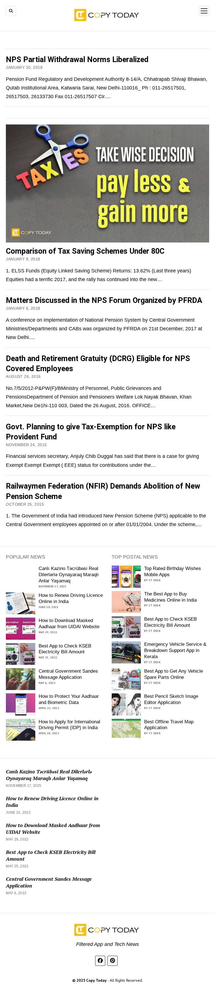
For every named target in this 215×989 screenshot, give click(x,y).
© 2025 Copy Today (90, 980)
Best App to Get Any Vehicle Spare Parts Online (173, 674)
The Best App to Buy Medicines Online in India (170, 597)
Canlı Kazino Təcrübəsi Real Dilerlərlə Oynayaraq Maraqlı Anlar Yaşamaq (69, 574)
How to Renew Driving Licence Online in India (71, 598)
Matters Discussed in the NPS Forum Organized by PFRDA (104, 300)
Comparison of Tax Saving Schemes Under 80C (85, 251)
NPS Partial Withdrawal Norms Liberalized (77, 59)
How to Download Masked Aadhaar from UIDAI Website (69, 623)
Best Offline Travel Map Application (168, 725)
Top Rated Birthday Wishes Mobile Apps (172, 571)
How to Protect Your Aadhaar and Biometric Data (69, 699)
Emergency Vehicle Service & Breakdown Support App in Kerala (175, 650)
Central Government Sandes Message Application (68, 674)
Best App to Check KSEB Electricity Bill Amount (65, 649)
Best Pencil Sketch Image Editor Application (171, 699)
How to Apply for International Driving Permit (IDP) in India (69, 725)
